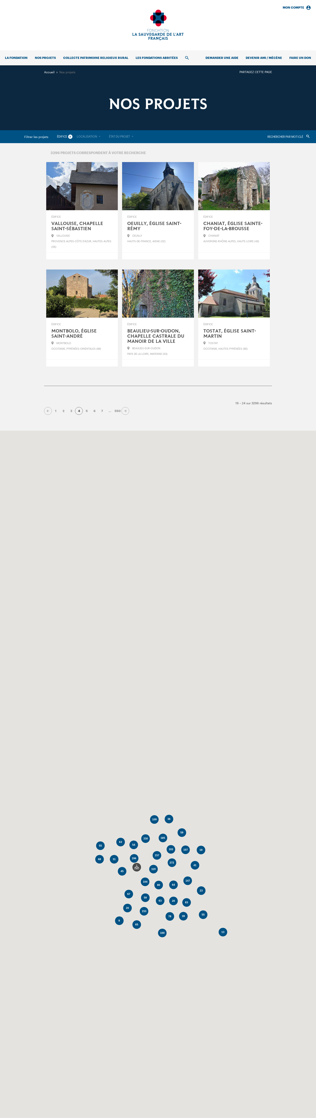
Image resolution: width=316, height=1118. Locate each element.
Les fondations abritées (157, 58)
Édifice (62, 136)
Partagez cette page (255, 72)
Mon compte (293, 7)
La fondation (16, 58)
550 (118, 411)
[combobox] (88, 136)
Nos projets (45, 58)
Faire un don (300, 58)
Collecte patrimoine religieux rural (95, 58)
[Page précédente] (48, 411)
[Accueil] (158, 25)
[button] (136, 867)
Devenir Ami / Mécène (264, 58)
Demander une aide (222, 58)
